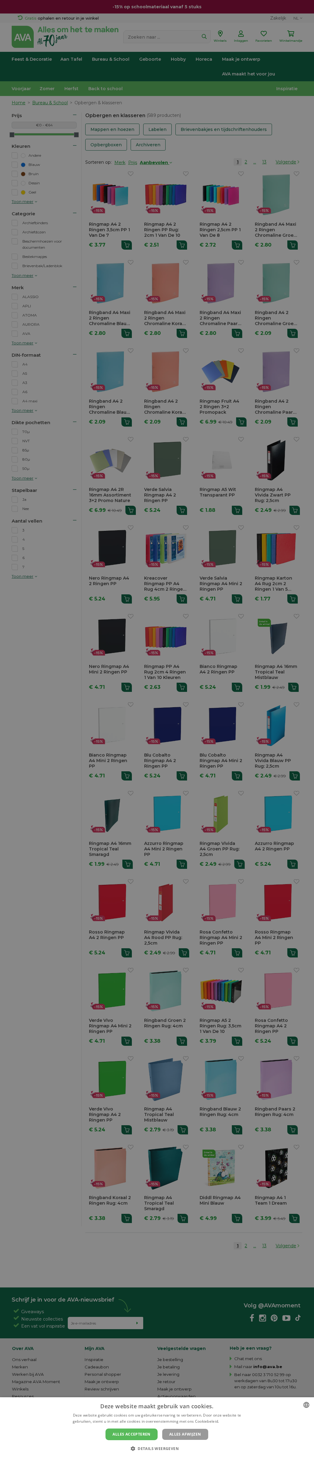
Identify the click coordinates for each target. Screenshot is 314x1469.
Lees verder (230, 1421)
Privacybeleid (153, 1459)
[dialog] (157, 1433)
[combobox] (306, 1405)
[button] (157, 1448)
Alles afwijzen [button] (185, 1434)
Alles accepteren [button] (131, 1434)
